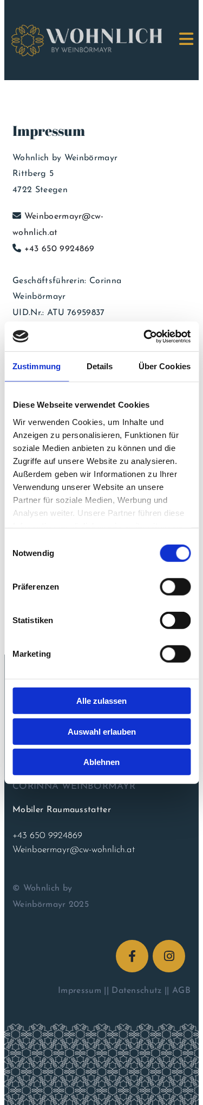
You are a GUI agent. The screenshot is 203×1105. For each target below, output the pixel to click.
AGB (181, 990)
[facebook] (132, 956)
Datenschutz (137, 990)
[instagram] (169, 956)
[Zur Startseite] (73, 40)
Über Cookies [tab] (165, 366)
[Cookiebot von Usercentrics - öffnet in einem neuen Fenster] (145, 336)
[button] (178, 40)
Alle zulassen (101, 700)
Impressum (79, 990)
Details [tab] (100, 366)
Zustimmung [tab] (36, 366)
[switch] (175, 587)
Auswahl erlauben (102, 731)
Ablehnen (101, 762)
